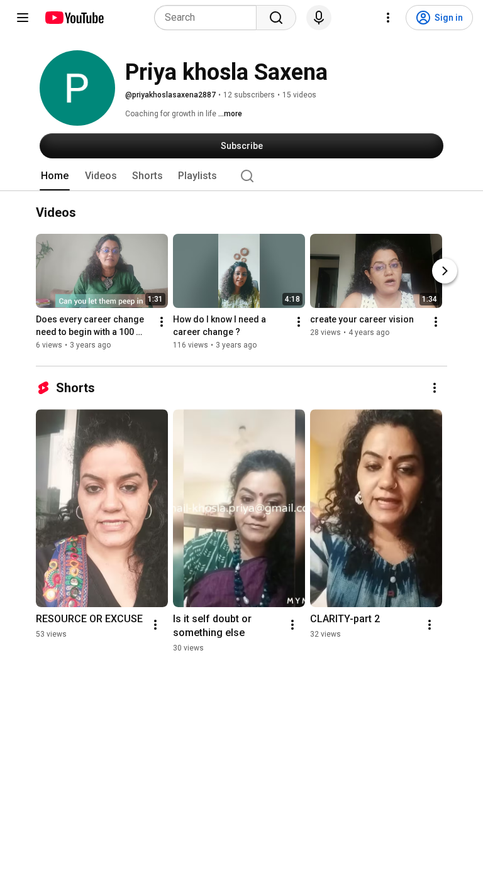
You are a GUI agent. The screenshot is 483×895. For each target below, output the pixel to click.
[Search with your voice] (318, 17)
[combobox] (209, 17)
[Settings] (388, 17)
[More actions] (161, 321)
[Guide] (22, 17)
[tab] (55, 176)
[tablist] (241, 176)
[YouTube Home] (74, 17)
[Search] (276, 17)
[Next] (444, 270)
